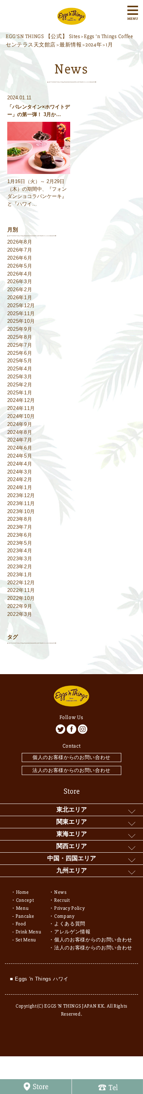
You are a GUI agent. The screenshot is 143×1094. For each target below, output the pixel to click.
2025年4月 (19, 369)
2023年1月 (19, 574)
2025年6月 (19, 353)
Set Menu (26, 940)
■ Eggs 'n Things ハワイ (39, 979)
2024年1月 (19, 487)
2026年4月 (19, 274)
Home (22, 892)
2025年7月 (19, 345)
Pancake (25, 916)
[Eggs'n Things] (71, 20)
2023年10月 (21, 511)
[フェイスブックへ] (71, 729)
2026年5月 (19, 266)
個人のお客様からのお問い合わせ (71, 757)
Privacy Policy (69, 908)
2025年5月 (19, 361)
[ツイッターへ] (60, 729)
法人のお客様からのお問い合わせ (71, 770)
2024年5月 (19, 456)
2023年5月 (19, 543)
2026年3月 (19, 281)
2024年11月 (21, 408)
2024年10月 (21, 416)
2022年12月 (21, 582)
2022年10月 (21, 598)
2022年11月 (21, 590)
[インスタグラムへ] (82, 729)
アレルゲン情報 (72, 932)
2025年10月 (21, 321)
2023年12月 (21, 495)
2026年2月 (19, 289)
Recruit (62, 900)
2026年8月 (19, 242)
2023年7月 (19, 527)
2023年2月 (19, 566)
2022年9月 (19, 606)
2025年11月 (21, 313)
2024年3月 (19, 472)
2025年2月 (19, 385)
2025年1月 (19, 392)
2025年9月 (19, 329)
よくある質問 (69, 924)
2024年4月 (19, 464)
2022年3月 (19, 614)
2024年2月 (19, 479)
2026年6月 (19, 258)
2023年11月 (21, 503)
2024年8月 (19, 432)
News (60, 892)
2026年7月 (19, 250)
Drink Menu (29, 932)
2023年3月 (19, 558)
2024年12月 (21, 400)
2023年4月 (19, 550)
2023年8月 (19, 519)
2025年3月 (19, 377)
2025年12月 (21, 305)
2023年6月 (19, 535)
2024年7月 (19, 440)
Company (64, 916)
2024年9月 (19, 424)
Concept (25, 900)
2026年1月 (19, 297)
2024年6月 (19, 448)
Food (21, 924)
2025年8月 (19, 337)
